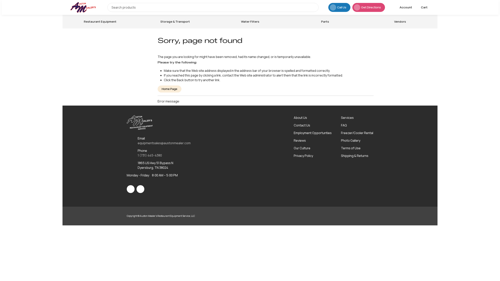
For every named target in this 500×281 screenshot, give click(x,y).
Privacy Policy (303, 156)
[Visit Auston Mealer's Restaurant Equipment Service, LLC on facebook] (131, 189)
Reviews (300, 140)
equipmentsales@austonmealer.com (164, 143)
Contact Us (302, 125)
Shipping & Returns (354, 156)
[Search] (313, 7)
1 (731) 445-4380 (150, 155)
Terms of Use (351, 148)
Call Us (341, 7)
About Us (300, 118)
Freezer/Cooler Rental (357, 133)
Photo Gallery (350, 140)
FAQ (344, 125)
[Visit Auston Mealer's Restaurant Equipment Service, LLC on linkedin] (140, 189)
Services (347, 118)
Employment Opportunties (313, 133)
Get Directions (371, 7)
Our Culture (302, 148)
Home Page (169, 89)
